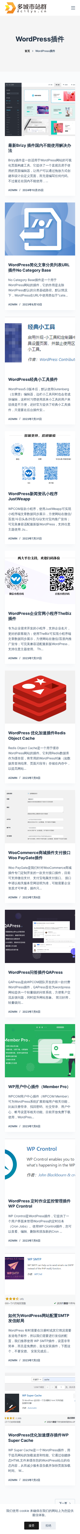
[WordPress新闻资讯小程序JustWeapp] (40, 457)
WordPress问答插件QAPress (35, 972)
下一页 (63, 1503)
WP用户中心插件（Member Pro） (39, 1086)
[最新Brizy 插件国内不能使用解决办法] (40, 109)
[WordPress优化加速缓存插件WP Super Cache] (40, 1399)
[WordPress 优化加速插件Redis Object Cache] (40, 697)
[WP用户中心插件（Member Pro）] (40, 1050)
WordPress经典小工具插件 (33, 379)
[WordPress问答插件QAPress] (40, 936)
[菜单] (73, 8)
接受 (31, 1525)
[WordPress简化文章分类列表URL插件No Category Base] (40, 229)
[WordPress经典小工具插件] (40, 343)
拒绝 (48, 1525)
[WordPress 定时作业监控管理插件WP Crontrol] (40, 1165)
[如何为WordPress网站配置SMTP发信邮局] (40, 1279)
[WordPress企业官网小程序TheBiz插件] (40, 577)
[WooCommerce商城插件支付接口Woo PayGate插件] (40, 816)
